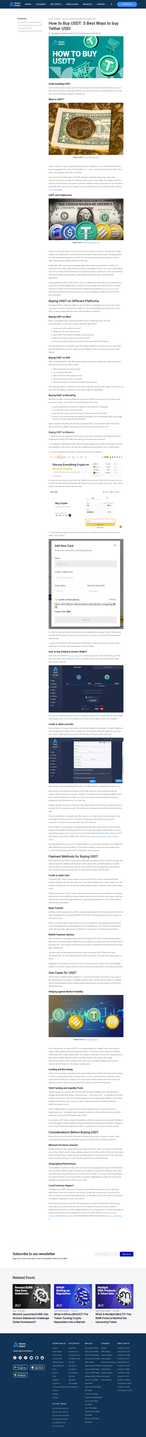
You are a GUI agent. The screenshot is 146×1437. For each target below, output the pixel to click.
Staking (103, 1348)
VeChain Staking (106, 1366)
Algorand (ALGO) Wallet (93, 1366)
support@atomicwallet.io (23, 1351)
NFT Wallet (88, 1390)
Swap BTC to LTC (123, 1376)
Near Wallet (89, 1383)
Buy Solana (72, 1369)
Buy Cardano (73, 1383)
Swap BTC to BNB (123, 1369)
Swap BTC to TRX (123, 1373)
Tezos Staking (106, 1359)
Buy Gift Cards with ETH (60, 1412)
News (14, 1311)
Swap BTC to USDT (123, 1366)
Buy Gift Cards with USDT (60, 1415)
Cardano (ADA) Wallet (92, 1369)
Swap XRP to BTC (123, 1359)
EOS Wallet (88, 1415)
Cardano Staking (106, 1373)
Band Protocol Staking (108, 1362)
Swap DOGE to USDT (124, 1383)
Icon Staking (105, 1376)
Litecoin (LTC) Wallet (92, 1380)
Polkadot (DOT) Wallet (92, 1411)
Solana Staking (106, 1380)
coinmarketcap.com (91, 157)
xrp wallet (69, 1216)
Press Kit (55, 1373)
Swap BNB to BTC (123, 1362)
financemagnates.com (91, 242)
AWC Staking (105, 1351)
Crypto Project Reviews (61, 1311)
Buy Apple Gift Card (59, 1422)
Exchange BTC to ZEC (124, 1390)
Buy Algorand (73, 1387)
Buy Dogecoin (73, 1373)
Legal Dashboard (58, 1366)
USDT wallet (53, 190)
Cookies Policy (57, 1359)
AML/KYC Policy (57, 1362)
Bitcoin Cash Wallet (91, 1401)
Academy (57, 19)
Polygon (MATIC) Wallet (93, 1376)
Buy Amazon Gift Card (60, 1419)
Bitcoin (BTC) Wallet (91, 1348)
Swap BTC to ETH (123, 1348)
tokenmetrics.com (92, 1039)
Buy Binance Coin (74, 1355)
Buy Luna (72, 1376)
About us (55, 1390)
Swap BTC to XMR (123, 1355)
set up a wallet (74, 656)
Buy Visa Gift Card (58, 1426)
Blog (53, 1376)
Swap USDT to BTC (123, 1351)
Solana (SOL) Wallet (91, 1351)
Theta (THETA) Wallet (92, 1373)
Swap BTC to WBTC (124, 1380)
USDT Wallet (89, 1362)
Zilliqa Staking (106, 1369)
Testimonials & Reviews (60, 1387)
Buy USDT (72, 1380)
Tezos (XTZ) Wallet (91, 1394)
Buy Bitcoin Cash (74, 1359)
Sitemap (55, 1394)
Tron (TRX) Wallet (91, 1408)
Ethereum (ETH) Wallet (92, 1359)
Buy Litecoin (73, 1366)
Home (51, 19)
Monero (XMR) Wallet (92, 1355)
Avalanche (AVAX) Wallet (93, 1397)
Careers (55, 1397)
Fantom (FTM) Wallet (92, 1419)
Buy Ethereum (73, 1351)
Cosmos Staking (106, 1355)
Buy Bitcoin (72, 1348)
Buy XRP (71, 1362)
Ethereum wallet (82, 292)
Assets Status (57, 1351)
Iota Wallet (88, 1404)
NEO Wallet (88, 1422)
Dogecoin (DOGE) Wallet (93, 1387)
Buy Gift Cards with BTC (60, 1408)
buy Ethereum (108, 289)
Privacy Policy (57, 1355)
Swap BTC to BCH (123, 1387)
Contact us (56, 1383)
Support (55, 1348)
